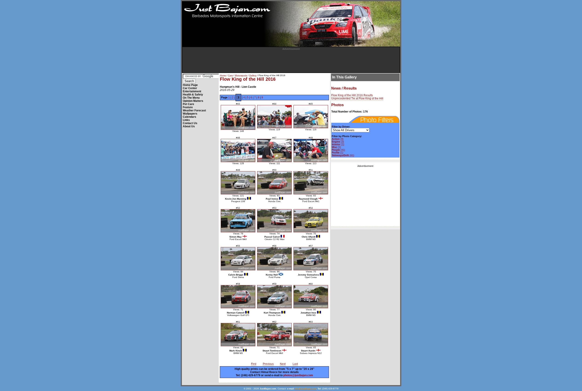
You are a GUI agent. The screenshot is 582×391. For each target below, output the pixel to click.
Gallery (252, 75)
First (253, 364)
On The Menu (191, 97)
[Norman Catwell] (238, 296)
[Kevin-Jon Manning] (238, 182)
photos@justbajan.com (298, 375)
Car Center (190, 88)
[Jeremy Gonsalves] (311, 258)
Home (223, 75)
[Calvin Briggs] (238, 258)
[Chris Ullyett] (311, 220)
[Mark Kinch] (238, 334)
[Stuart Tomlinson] (274, 334)
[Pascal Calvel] (274, 220)
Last (295, 364)
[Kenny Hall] (274, 258)
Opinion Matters (193, 101)
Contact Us (190, 123)
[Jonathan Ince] (311, 296)
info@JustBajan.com (305, 388)
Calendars (189, 116)
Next (283, 364)
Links (186, 120)
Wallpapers (190, 113)
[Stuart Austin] (311, 334)
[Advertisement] (291, 60)
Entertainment (192, 91)
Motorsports (241, 75)
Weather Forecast (194, 110)
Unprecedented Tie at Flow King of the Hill (357, 98)
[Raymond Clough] (311, 182)
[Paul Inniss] (274, 182)
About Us (189, 126)
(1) (338, 144)
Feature (188, 107)
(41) (338, 149)
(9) (338, 139)
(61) (343, 155)
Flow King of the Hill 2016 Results (352, 95)
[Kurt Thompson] (274, 296)
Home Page (190, 85)
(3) (338, 141)
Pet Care (188, 104)
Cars (230, 75)
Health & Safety (193, 94)
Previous (268, 364)
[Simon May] (238, 220)
